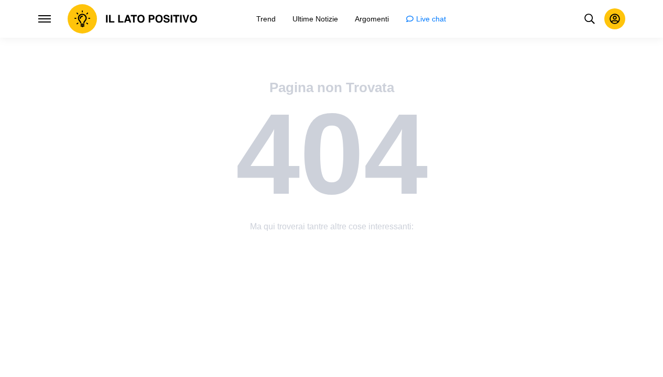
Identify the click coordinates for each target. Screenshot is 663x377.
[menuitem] (266, 19)
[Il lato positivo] (133, 19)
